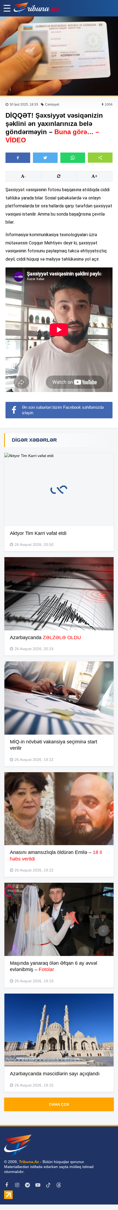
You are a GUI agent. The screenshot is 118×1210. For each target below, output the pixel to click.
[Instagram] (17, 1185)
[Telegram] (27, 1185)
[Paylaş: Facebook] (17, 158)
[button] (100, 158)
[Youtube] (37, 1185)
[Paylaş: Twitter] (45, 158)
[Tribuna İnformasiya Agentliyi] (37, 8)
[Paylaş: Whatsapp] (72, 158)
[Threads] (58, 1185)
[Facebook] (6, 1185)
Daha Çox (59, 1104)
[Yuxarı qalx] (102, 1194)
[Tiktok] (48, 1185)
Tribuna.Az (29, 1162)
